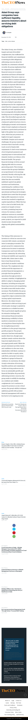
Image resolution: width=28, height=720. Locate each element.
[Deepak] (4, 32)
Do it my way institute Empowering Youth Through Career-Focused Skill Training (13, 610)
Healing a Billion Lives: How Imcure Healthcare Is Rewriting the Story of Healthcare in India (12, 590)
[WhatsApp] (14, 536)
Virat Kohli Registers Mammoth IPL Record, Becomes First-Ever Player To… (13, 481)
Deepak (7, 650)
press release (11, 41)
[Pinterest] (14, 532)
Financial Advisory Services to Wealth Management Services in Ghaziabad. (12, 570)
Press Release (4, 545)
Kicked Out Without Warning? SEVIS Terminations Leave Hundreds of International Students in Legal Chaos (13, 677)
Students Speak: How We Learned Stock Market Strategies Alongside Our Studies (14, 663)
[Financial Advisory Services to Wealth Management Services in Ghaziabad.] (14, 580)
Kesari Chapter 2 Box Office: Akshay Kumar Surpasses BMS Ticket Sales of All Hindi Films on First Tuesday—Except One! (13, 445)
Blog (3, 442)
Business (7, 8)
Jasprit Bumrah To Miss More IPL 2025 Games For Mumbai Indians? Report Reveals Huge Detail (14, 516)
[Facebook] (14, 525)
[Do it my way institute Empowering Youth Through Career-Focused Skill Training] (14, 620)
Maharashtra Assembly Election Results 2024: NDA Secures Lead (7, 405)
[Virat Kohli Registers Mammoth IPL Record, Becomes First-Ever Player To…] (14, 464)
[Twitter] (14, 529)
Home (3, 8)
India (6, 41)
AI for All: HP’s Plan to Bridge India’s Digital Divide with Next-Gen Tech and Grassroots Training (14, 670)
